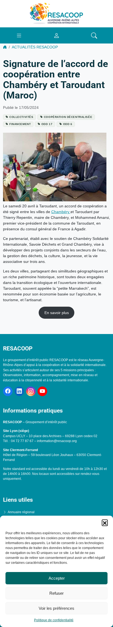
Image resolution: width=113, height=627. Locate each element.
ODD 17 (46, 124)
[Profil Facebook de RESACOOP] (8, 391)
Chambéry (60, 212)
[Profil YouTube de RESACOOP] (42, 391)
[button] (105, 522)
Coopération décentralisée (68, 116)
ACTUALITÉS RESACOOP (35, 47)
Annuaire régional (21, 512)
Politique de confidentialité (54, 620)
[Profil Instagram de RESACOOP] (31, 391)
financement (20, 124)
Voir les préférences (56, 608)
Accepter (57, 578)
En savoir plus (56, 312)
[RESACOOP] (56, 13)
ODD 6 (67, 124)
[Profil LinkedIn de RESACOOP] (19, 391)
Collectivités (21, 116)
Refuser (56, 593)
